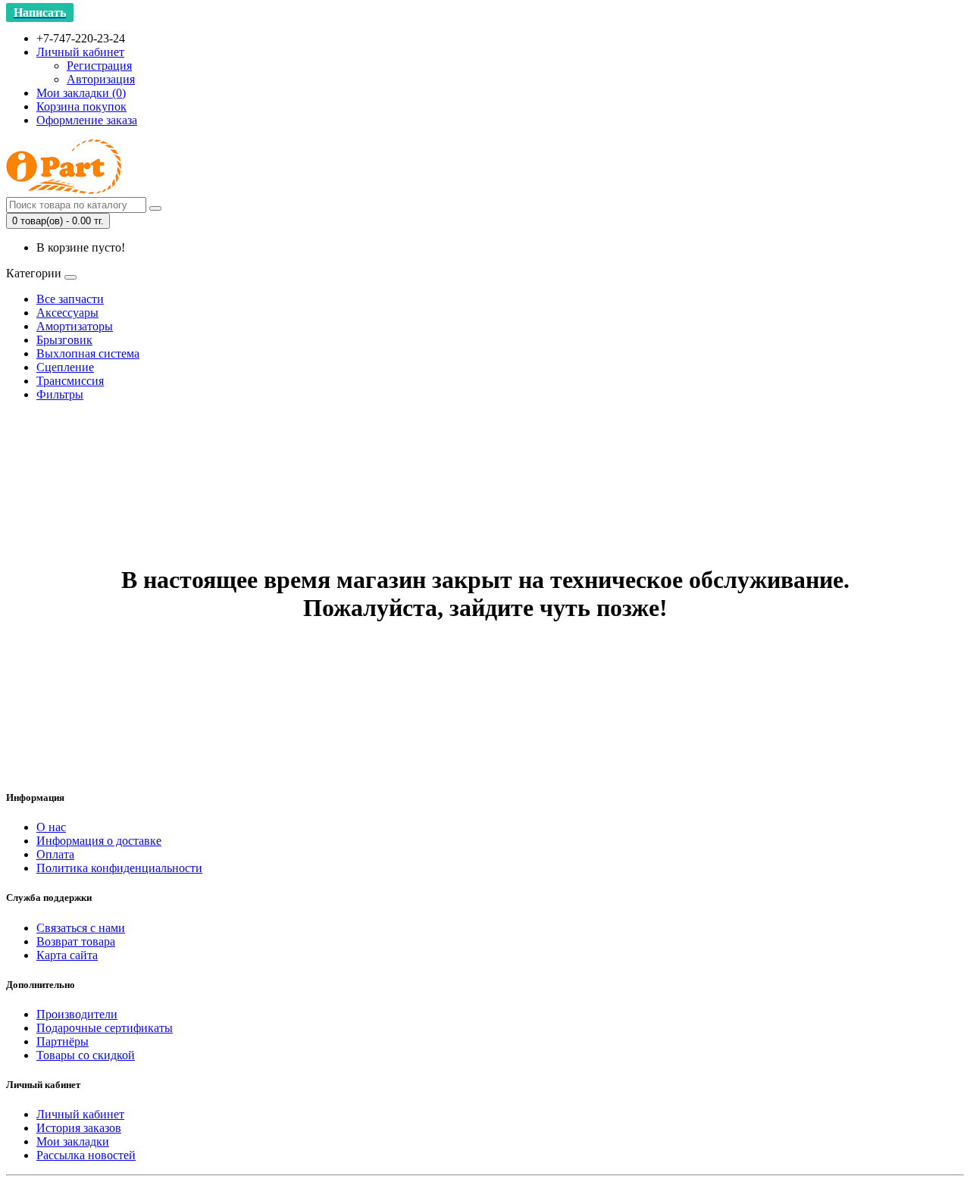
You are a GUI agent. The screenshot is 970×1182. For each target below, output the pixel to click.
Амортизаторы (74, 326)
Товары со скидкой (85, 1055)
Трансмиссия (70, 380)
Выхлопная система (87, 353)
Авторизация (101, 79)
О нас (51, 827)
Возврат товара (75, 941)
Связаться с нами (80, 927)
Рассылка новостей (86, 1155)
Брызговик (64, 339)
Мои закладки (72, 1141)
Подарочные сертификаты (104, 1027)
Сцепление (65, 367)
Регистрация (99, 65)
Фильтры (59, 394)
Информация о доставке (98, 840)
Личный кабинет (80, 1114)
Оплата (55, 854)
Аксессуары (67, 312)
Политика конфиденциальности (119, 867)
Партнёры (62, 1041)
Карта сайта (67, 955)
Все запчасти (70, 298)
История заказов (78, 1127)
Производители (76, 1014)
